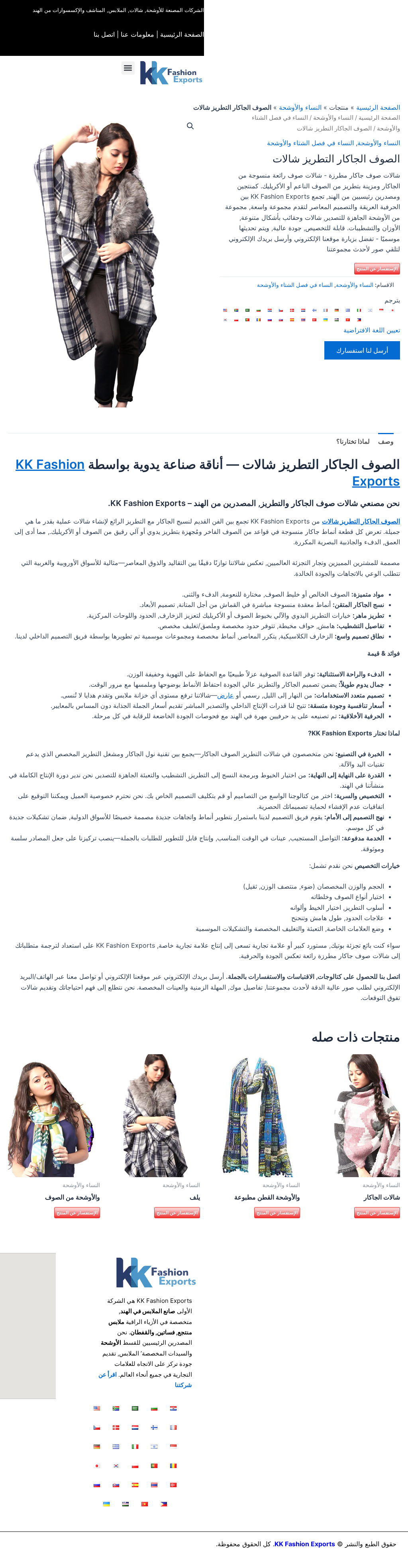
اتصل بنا (104, 34)
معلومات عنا (137, 34)
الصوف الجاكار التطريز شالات (361, 521)
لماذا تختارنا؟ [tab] (353, 441)
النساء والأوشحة (300, 107)
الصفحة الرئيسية (182, 34)
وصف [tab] (386, 441)
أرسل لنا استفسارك (362, 350)
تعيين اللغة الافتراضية (371, 330)
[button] (128, 68)
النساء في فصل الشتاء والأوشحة (310, 143)
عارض (225, 695)
